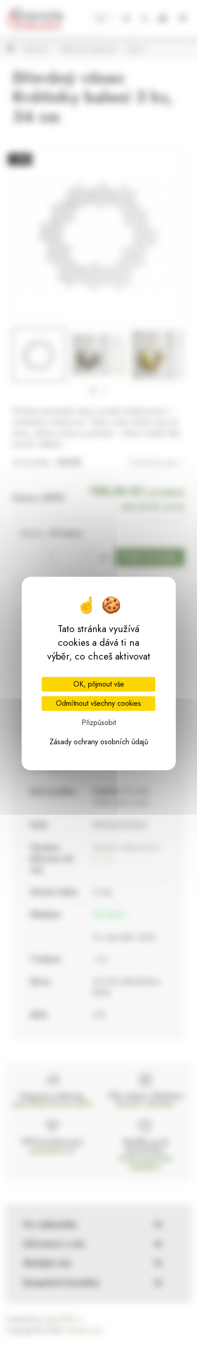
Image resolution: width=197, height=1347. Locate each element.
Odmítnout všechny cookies (98, 703)
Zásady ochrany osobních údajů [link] (98, 741)
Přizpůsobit (99, 722)
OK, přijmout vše (98, 684)
